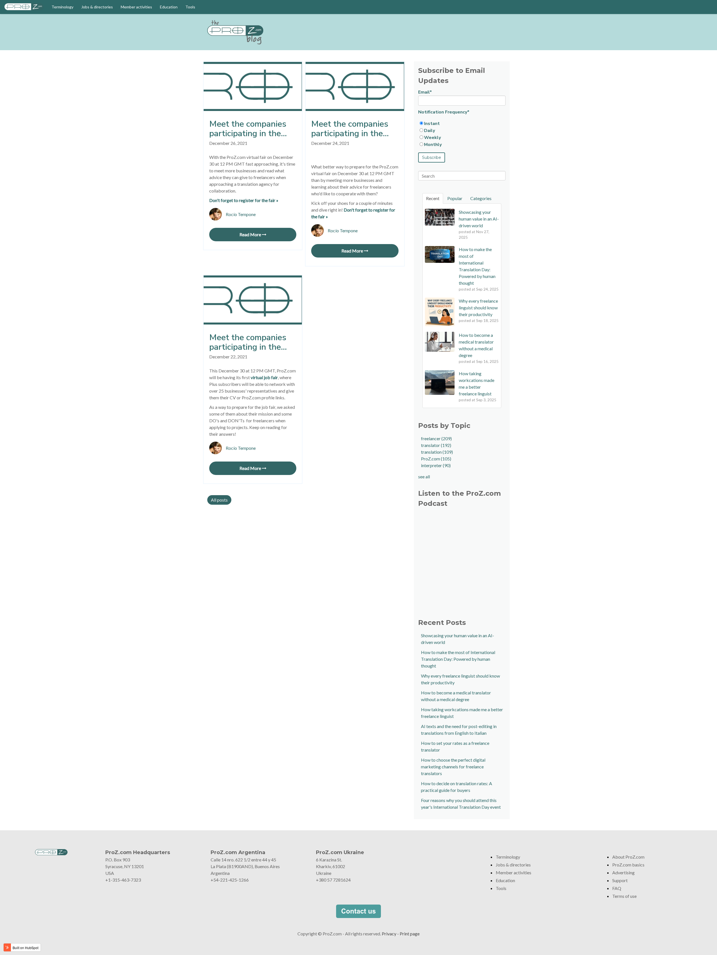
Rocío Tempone (241, 214)
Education (169, 6)
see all (424, 476)
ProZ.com (436, 458)
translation (437, 452)
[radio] (462, 123)
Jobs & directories (97, 6)
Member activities (136, 6)
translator (436, 445)
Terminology (62, 6)
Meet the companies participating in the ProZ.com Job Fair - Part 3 (247, 128)
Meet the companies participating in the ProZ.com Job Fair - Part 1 (247, 342)
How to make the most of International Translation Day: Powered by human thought (458, 659)
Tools (190, 6)
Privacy (389, 933)
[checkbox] (462, 134)
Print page (410, 933)
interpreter (436, 465)
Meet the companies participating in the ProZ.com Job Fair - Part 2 (349, 128)
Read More (250, 234)
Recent (432, 198)
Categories (481, 198)
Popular (454, 198)
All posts (219, 499)
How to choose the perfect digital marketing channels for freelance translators (453, 766)
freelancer (436, 438)
